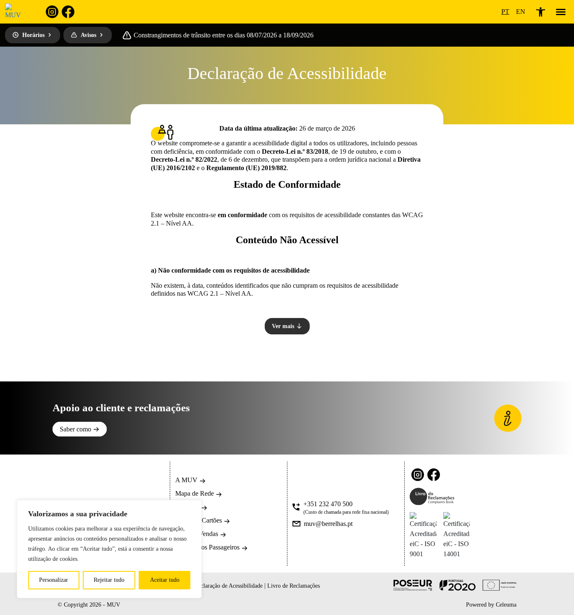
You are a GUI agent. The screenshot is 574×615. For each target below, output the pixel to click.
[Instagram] (52, 11)
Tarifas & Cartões (199, 520)
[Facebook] (68, 11)
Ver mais (284, 326)
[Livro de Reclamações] (432, 496)
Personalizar (53, 580)
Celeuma (506, 605)
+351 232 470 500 (328, 503)
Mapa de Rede (195, 493)
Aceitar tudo (164, 580)
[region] (109, 549)
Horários (33, 35)
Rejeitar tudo (109, 580)
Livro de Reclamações (293, 586)
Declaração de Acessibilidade (229, 586)
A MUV (187, 480)
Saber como (76, 429)
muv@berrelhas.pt (328, 523)
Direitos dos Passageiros (208, 547)
